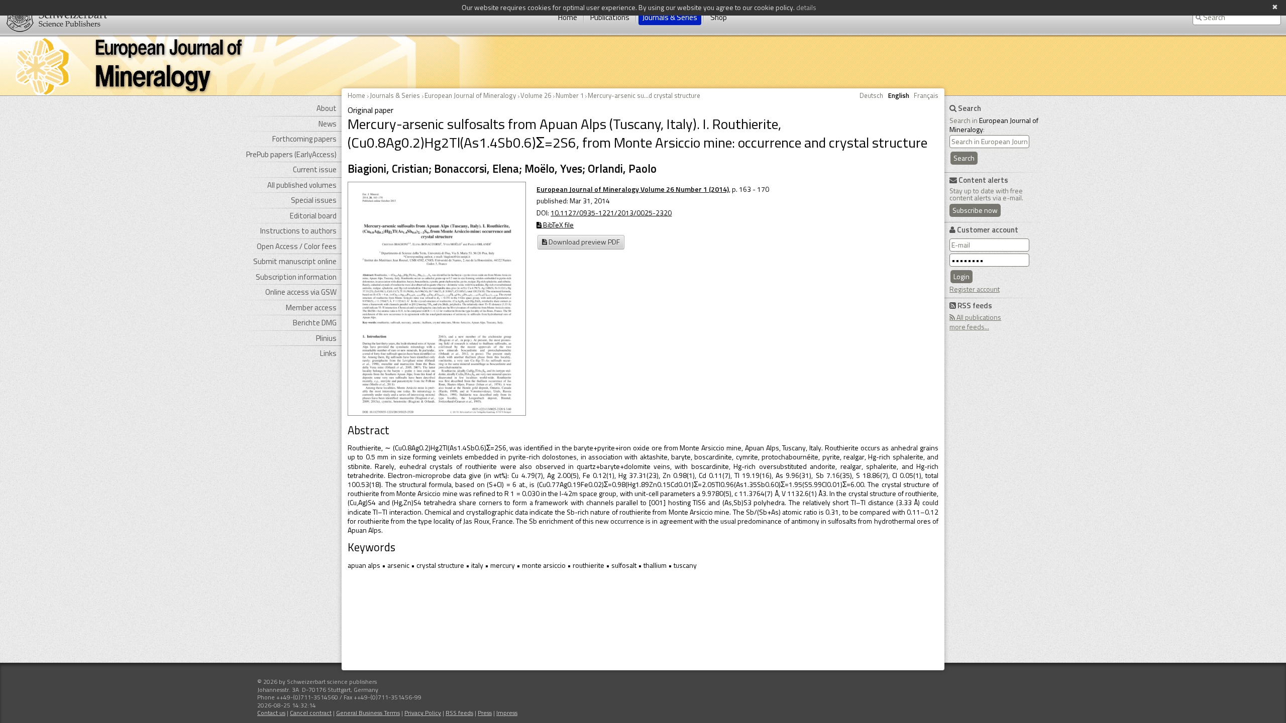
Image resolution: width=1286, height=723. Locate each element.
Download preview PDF (583, 241)
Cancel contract (311, 712)
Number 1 (570, 95)
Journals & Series (669, 17)
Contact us (271, 712)
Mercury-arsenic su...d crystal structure (644, 95)
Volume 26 (535, 95)
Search (964, 158)
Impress (506, 712)
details (806, 7)
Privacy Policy (422, 712)
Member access (311, 307)
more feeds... (969, 326)
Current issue (315, 169)
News (327, 124)
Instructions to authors (298, 230)
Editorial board (313, 215)
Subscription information (296, 277)
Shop (718, 17)
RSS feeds (459, 712)
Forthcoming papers (304, 139)
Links (328, 353)
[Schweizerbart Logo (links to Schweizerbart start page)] (54, 17)
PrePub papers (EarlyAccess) (291, 154)
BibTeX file (558, 224)
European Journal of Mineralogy (470, 95)
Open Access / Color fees (297, 246)
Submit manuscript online (295, 261)
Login (961, 276)
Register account (974, 289)
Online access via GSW (301, 292)
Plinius (326, 338)
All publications (978, 317)
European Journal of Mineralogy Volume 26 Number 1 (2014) (633, 189)
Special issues (314, 200)
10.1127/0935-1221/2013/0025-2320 (611, 212)
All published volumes (302, 185)
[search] (989, 141)
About (326, 108)
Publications (609, 17)
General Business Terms (368, 712)
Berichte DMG (315, 322)
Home (567, 17)
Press (485, 712)
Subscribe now (975, 210)
